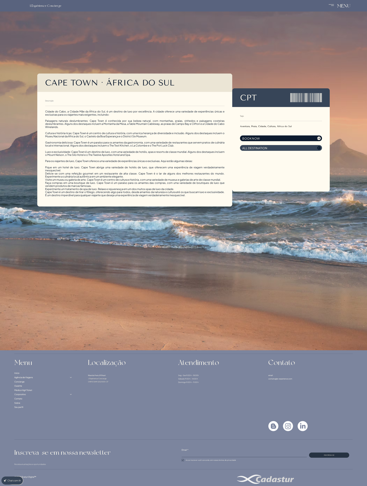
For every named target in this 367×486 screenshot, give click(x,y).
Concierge (19, 381)
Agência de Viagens (23, 377)
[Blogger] (273, 426)
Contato (18, 398)
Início (16, 373)
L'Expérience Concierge (45, 5)
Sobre (17, 403)
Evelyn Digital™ (29, 477)
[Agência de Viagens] (71, 377)
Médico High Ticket (23, 390)
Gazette (18, 385)
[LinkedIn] (303, 426)
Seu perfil (18, 407)
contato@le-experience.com (280, 379)
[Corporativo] (71, 394)
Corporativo (20, 394)
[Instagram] (288, 426)
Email (185, 450)
